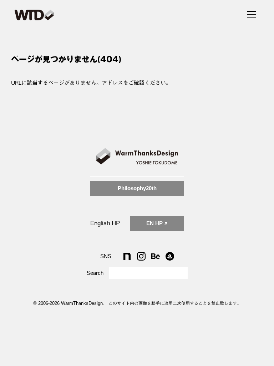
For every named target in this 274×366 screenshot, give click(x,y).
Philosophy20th (137, 188)
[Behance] (155, 256)
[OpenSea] (170, 256)
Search (95, 273)
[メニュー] (251, 13)
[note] (127, 256)
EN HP (155, 223)
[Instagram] (141, 256)
